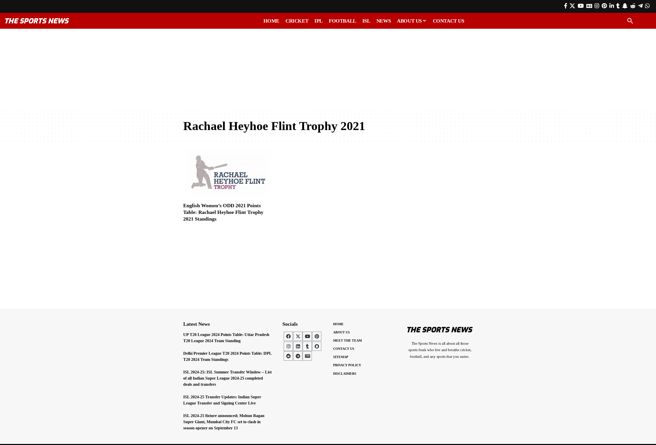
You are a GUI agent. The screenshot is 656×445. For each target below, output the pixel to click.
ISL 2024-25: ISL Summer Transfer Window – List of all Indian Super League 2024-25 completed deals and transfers (227, 378)
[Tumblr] (618, 6)
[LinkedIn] (611, 6)
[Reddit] (633, 6)
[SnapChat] (625, 6)
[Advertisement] (328, 68)
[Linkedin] (297, 346)
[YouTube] (580, 6)
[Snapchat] (316, 346)
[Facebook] (566, 6)
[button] (630, 20)
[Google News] (589, 6)
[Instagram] (596, 6)
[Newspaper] (307, 356)
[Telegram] (640, 6)
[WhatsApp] (647, 6)
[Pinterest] (604, 6)
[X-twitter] (297, 336)
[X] (572, 6)
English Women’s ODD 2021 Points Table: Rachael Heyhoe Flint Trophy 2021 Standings (223, 212)
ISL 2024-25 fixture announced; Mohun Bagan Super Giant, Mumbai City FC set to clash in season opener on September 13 (223, 421)
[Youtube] (307, 336)
